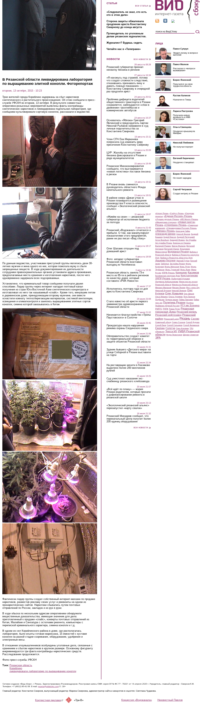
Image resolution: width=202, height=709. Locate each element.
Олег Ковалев (174, 293)
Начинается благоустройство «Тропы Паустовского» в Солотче (129, 316)
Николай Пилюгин (179, 291)
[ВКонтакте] (165, 21)
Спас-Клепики (182, 328)
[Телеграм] (173, 21)
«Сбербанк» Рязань (175, 225)
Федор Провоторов (174, 335)
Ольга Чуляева (175, 297)
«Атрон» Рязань (162, 213)
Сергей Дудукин (192, 322)
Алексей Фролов (183, 234)
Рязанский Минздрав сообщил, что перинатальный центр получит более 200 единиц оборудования (129, 419)
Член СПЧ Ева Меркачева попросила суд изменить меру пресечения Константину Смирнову (128, 142)
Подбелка (160, 299)
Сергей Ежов (160, 325)
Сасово (195, 318)
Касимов (193, 272)
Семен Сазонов (178, 322)
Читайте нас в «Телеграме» (124, 49)
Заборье (165, 264)
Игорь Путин (185, 267)
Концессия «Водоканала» (136, 700)
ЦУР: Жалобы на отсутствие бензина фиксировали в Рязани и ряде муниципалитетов (126, 155)
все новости (141, 59)
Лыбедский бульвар (180, 279)
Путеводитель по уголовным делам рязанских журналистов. (126, 35)
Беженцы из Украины (182, 243)
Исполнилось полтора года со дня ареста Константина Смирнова (127, 290)
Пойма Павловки (186, 300)
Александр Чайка (183, 231)
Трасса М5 (171, 331)
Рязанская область (20, 665)
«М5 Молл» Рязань (189, 219)
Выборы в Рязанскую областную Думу (176, 258)
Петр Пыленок (189, 297)
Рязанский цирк (171, 319)
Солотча (170, 328)
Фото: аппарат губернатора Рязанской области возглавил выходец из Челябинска (124, 262)
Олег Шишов (189, 294)
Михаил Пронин (178, 288)
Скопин (160, 328)
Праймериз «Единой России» (167, 306)
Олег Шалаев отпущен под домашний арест (123, 250)
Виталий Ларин (171, 249)
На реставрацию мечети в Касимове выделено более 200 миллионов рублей (128, 368)
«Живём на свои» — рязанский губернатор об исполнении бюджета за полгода (128, 219)
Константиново (189, 275)
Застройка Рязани (177, 264)
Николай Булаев (163, 290)
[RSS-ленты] (157, 21)
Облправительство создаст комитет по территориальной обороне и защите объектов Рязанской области (128, 339)
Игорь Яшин (185, 270)
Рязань (185, 318)
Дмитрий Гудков (183, 261)
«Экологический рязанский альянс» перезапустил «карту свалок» (128, 407)
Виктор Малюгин (179, 246)
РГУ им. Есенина (189, 305)
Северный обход (163, 322)
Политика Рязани (174, 302)
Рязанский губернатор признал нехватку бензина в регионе (125, 68)
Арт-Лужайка (191, 240)
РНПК (165, 309)
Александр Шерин (165, 234)
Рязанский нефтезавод (168, 315)
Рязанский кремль (187, 312)
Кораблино (15, 668)
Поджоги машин (171, 300)
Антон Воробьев (162, 240)
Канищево (181, 272)
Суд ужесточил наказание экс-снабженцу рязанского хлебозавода (128, 380)
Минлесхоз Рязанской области (185, 285)
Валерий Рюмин (163, 246)
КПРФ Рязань (168, 273)
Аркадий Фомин (177, 240)
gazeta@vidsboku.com (49, 686)
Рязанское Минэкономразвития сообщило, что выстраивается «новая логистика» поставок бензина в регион (129, 170)
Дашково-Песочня (165, 260)
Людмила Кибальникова (166, 282)
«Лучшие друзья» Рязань (167, 219)
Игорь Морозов (172, 267)
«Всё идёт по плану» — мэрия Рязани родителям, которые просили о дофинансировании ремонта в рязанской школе (129, 393)
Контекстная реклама (49, 700)
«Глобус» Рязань (176, 213)
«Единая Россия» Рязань (178, 216)
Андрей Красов (169, 237)
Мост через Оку (193, 288)
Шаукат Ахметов (190, 335)
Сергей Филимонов (191, 325)
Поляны (190, 303)
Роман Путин (174, 309)
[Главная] (177, 23)
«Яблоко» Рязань (165, 231)
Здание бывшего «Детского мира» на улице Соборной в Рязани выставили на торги (129, 352)
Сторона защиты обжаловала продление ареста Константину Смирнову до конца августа (126, 24)
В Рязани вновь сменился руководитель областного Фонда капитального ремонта (126, 187)
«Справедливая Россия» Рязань (181, 228)
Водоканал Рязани (178, 251)
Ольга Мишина (161, 297)
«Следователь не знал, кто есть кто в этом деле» (127, 13)
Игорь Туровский (172, 270)
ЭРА (158, 337)
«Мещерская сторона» (166, 222)
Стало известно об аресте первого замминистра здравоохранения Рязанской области (127, 304)
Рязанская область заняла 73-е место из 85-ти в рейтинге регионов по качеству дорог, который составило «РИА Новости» (128, 276)
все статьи (141, 5)
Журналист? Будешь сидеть (124, 42)
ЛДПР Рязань (162, 278)
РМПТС (158, 309)
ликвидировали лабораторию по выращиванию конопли (42, 671)
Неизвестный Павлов (170, 700)
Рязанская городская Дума (174, 310)
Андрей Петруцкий (186, 237)
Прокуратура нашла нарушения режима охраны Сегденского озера (127, 327)
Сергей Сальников (174, 325)
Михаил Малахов (163, 287)
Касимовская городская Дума (167, 276)
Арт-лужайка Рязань (163, 243)
